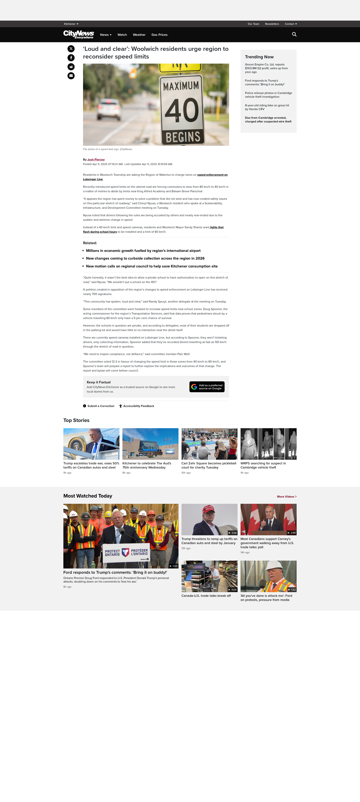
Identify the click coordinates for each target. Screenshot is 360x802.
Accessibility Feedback (138, 406)
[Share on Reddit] (71, 66)
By (94, 159)
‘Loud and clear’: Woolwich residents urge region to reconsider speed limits (156, 52)
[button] (289, 24)
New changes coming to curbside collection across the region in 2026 (145, 258)
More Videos (285, 497)
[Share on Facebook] (71, 57)
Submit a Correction (101, 406)
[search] (294, 34)
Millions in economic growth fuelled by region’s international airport (143, 251)
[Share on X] (71, 48)
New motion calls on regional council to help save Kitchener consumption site (152, 266)
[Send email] (71, 75)
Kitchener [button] (69, 24)
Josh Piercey (96, 159)
